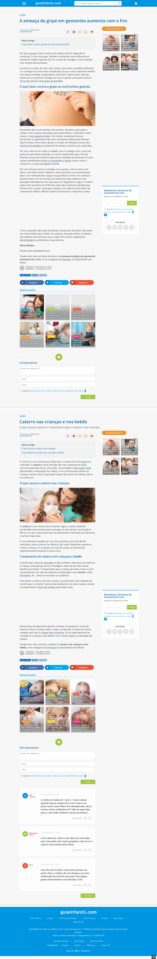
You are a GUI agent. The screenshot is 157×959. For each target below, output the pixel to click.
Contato (104, 918)
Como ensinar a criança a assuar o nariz (81, 700)
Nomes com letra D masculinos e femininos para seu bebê (111, 64)
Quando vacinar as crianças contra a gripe (81, 727)
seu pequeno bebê (40, 136)
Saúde (23, 15)
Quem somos (35, 918)
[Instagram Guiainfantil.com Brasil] (120, 227)
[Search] (119, 3)
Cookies (50, 918)
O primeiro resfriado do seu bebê (56, 700)
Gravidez (77, 309)
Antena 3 (64, 945)
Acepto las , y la (53, 391)
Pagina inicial (25, 275)
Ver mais (88, 896)
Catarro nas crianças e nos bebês (31, 315)
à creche (45, 547)
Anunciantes (118, 918)
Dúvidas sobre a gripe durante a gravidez (80, 315)
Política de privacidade (68, 918)
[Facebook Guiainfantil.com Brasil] (109, 227)
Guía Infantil (79, 941)
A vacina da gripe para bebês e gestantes (81, 342)
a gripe (32, 53)
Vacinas (76, 336)
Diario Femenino (96, 941)
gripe (85, 461)
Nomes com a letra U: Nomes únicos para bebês (129, 65)
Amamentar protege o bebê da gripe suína (56, 315)
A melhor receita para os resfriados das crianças (57, 727)
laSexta (77, 945)
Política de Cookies (77, 391)
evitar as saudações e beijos (56, 160)
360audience (86, 951)
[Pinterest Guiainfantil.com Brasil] (115, 227)
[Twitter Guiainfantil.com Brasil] (126, 227)
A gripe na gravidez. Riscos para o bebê (31, 342)
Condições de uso (110, 212)
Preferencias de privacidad (41, 391)
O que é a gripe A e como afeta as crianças (56, 342)
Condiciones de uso (59, 391)
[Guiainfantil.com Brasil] (48, 4)
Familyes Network (61, 941)
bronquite (25, 575)
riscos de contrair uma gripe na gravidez (41, 80)
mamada (48, 562)
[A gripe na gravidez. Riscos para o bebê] (32, 334)
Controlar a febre (51, 188)
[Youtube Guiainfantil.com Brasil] (131, 227)
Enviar (87, 397)
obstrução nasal (82, 467)
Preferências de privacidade (123, 209)
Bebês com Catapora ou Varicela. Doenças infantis (31, 700)
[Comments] (92, 32)
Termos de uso (89, 918)
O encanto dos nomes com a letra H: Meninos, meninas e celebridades (129, 44)
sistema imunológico (31, 145)
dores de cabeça (46, 587)
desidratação (26, 240)
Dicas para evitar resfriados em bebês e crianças (31, 727)
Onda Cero (90, 945)
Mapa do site (78, 922)
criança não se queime (52, 632)
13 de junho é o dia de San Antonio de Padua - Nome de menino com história (111, 44)
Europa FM (105, 945)
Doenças (66, 259)
